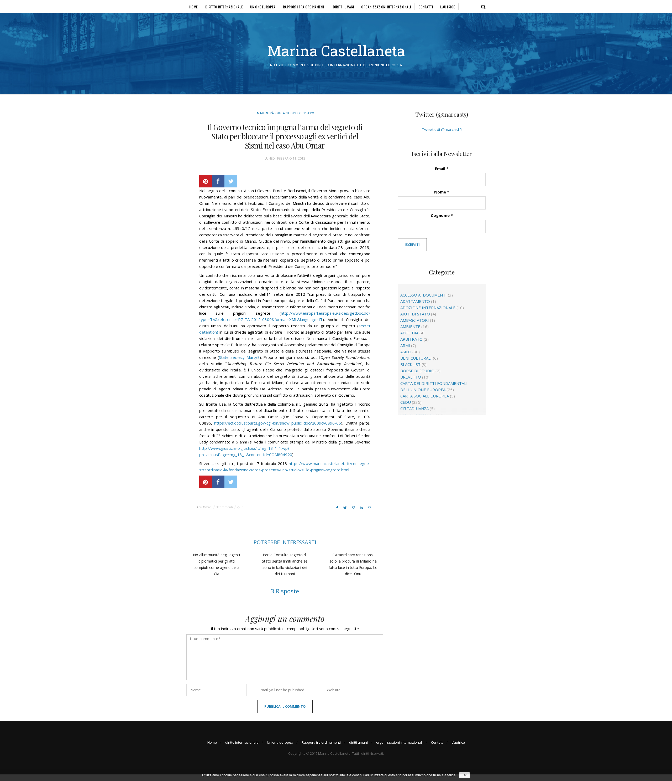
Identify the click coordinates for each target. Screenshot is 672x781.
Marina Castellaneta (336, 50)
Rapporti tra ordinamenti (304, 6)
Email (441, 168)
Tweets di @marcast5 (442, 129)
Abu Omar (204, 507)
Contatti (425, 6)
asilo (405, 351)
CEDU (405, 402)
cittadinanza (414, 408)
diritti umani (343, 6)
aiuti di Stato (415, 314)
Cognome (442, 215)
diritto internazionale (224, 6)
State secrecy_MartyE (239, 357)
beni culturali (416, 358)
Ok (464, 775)
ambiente (410, 326)
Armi (405, 345)
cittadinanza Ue (417, 414)
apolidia (409, 332)
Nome (441, 192)
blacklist (410, 364)
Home (193, 6)
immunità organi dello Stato (284, 113)
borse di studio (417, 370)
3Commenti (224, 507)
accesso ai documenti (423, 295)
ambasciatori (414, 320)
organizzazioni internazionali (386, 6)
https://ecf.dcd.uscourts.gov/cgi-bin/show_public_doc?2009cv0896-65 (277, 423)
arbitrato (411, 339)
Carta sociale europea (424, 396)
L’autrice (447, 6)
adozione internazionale (427, 307)
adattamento (415, 301)
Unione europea (263, 6)
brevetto (410, 377)
